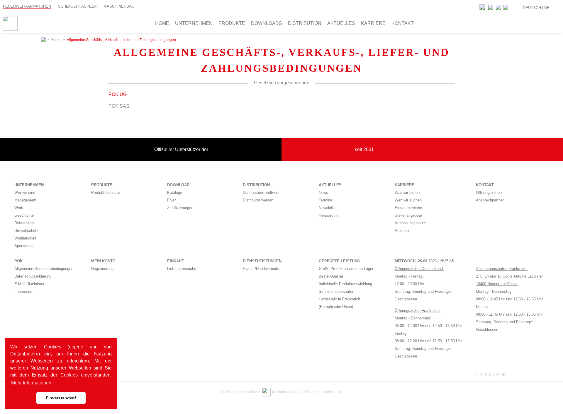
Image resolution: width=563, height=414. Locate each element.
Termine (325, 200)
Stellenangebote (408, 215)
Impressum (23, 291)
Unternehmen (194, 23)
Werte (19, 208)
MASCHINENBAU (119, 6)
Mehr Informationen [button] (31, 382)
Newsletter (328, 208)
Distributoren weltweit (261, 192)
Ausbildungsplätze (410, 223)
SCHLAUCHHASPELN (77, 6)
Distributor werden (258, 200)
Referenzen (24, 223)
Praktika (402, 230)
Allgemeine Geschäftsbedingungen (43, 268)
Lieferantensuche (181, 268)
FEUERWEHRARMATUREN (27, 6)
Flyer (171, 200)
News (323, 192)
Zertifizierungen (180, 208)
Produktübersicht (105, 192)
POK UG (117, 94)
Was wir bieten (407, 192)
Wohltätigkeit (25, 238)
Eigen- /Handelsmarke (261, 268)
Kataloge (174, 192)
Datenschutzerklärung (32, 276)
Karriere (373, 23)
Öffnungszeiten (489, 192)
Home (162, 23)
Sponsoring (23, 246)
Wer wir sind (24, 192)
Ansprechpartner (490, 200)
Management (25, 200)
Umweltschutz (26, 230)
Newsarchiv (328, 215)
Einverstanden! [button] (61, 398)
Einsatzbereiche (408, 208)
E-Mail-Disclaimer (29, 284)
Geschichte (24, 215)
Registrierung (102, 268)
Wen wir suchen (408, 200)
